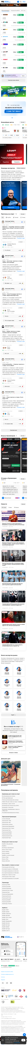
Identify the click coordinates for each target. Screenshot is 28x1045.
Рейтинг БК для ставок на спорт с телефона (12, 801)
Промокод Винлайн (6, 888)
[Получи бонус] (18, 2)
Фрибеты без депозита (7, 843)
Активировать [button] (15, 465)
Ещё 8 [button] (12, 714)
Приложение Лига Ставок (8, 828)
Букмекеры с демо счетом (8, 803)
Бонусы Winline (5, 851)
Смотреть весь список (13, 80)
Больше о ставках (13, 752)
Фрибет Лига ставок (7, 917)
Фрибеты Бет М (5, 930)
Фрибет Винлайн (6, 915)
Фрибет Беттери (6, 928)
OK (23, 1040)
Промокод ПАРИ (6, 884)
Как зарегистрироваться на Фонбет (10, 878)
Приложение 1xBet (6, 820)
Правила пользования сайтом (7, 971)
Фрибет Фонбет (5, 911)
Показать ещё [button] (21, 238)
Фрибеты (18, 451)
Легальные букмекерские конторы (10, 799)
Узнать (23, 75)
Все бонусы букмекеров (8, 847)
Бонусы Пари (5, 857)
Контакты (3, 977)
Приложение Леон (6, 830)
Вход (24, 1)
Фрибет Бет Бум (6, 925)
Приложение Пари (6, 837)
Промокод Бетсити (6, 896)
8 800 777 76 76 (8, 1016)
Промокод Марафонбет (7, 894)
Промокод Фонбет (6, 886)
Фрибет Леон (5, 919)
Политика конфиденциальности (7, 974)
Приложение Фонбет (7, 833)
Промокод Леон (6, 892)
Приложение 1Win (6, 822)
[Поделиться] (24, 222)
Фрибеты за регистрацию (8, 855)
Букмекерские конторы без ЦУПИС (10, 805)
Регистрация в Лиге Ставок (8, 876)
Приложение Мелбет (7, 832)
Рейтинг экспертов (21, 168)
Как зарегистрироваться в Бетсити (10, 870)
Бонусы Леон (5, 859)
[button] (20, 15)
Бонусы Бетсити (6, 860)
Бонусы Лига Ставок (7, 849)
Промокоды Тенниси (7, 903)
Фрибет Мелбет (5, 926)
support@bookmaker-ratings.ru (10, 1018)
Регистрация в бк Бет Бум (8, 867)
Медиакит (3, 979)
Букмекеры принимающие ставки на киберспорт (10, 810)
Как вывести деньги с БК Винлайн (10, 869)
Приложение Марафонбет (8, 826)
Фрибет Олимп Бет (6, 913)
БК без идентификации (7, 798)
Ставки (10, 507)
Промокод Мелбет (6, 899)
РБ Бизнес (16, 507)
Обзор (14, 14)
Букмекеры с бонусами (7, 807)
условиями (17, 1042)
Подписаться (11, 207)
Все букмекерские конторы (8, 796)
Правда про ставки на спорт (8, 874)
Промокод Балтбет (6, 901)
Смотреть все (13, 430)
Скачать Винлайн (6, 818)
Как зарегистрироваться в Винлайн (10, 872)
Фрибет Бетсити (6, 923)
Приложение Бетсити (7, 835)
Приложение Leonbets (7, 824)
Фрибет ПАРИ (5, 909)
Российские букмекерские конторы (10, 812)
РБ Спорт (4, 507)
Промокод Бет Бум (6, 897)
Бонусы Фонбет (5, 853)
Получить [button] (16, 162)
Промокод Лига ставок (7, 890)
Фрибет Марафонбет (7, 921)
